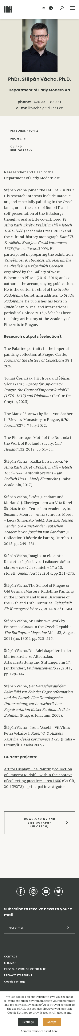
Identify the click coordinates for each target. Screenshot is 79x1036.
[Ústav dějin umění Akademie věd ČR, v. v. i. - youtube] (46, 891)
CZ (44, 8)
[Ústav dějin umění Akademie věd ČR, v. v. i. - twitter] (58, 891)
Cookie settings (14, 981)
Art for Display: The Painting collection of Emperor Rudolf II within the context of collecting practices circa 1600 (38, 774)
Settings (28, 1022)
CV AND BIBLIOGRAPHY (21, 148)
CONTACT (10, 956)
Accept (51, 1022)
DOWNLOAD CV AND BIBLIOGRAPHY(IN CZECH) (39, 822)
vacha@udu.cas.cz (47, 107)
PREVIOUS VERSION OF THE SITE (25, 969)
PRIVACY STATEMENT (18, 975)
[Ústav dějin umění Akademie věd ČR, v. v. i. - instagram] (33, 891)
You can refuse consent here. (39, 1031)
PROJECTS (18, 138)
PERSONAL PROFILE (24, 130)
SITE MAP (10, 963)
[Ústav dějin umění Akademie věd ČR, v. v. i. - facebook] (20, 891)
